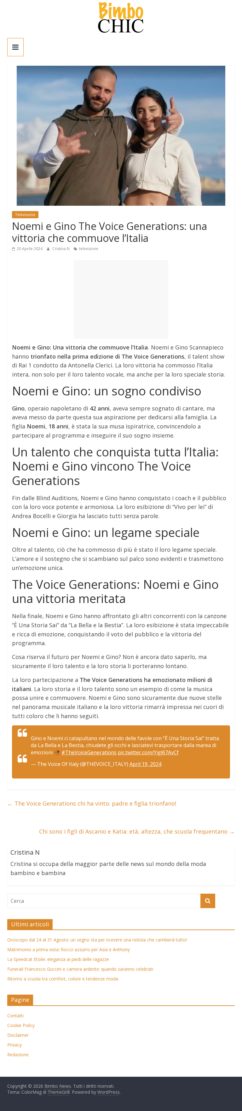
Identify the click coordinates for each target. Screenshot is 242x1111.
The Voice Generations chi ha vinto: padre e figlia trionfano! (91, 803)
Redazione (18, 1055)
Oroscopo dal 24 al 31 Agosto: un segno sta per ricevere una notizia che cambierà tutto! (97, 940)
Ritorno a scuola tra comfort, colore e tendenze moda (62, 979)
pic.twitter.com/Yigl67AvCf (148, 752)
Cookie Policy (21, 1025)
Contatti (15, 1016)
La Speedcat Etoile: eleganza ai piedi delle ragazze (58, 959)
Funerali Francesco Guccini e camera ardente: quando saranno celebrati (80, 969)
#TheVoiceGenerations (89, 752)
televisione (88, 248)
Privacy (14, 1045)
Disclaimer (18, 1035)
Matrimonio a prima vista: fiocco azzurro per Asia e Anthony (68, 949)
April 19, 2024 (145, 764)
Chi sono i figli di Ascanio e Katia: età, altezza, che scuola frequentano (137, 831)
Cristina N (61, 248)
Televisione (25, 214)
